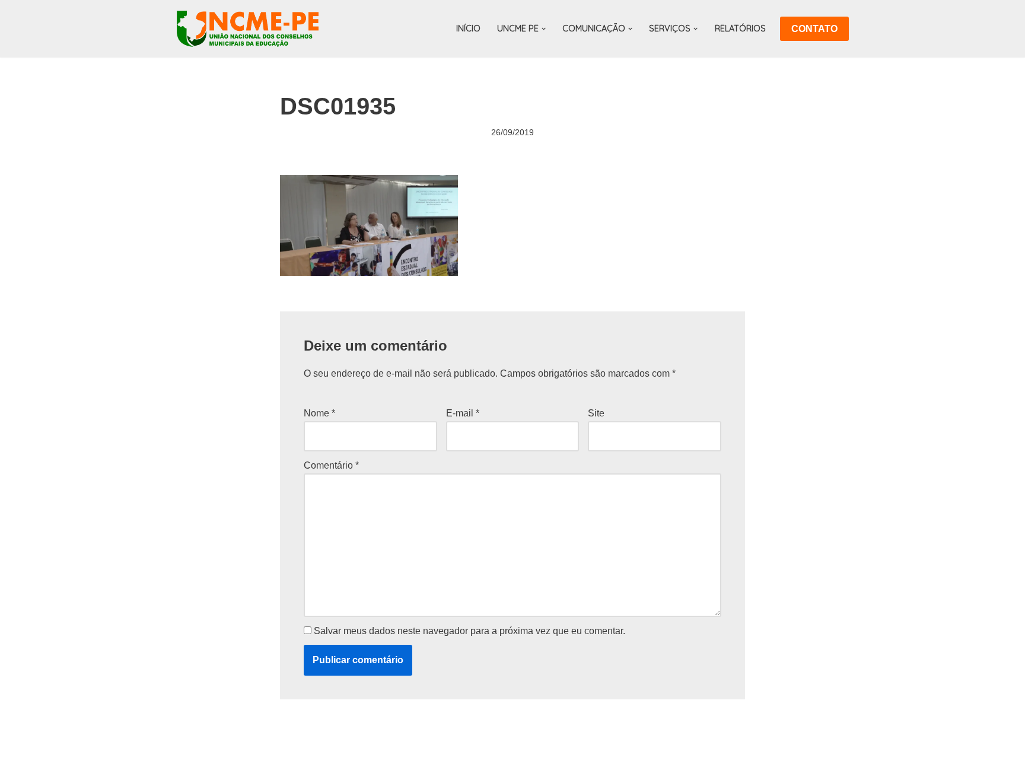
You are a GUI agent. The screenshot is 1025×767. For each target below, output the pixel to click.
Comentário (331, 465)
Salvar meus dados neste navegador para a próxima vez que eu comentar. (469, 631)
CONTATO (814, 29)
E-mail (462, 413)
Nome (319, 413)
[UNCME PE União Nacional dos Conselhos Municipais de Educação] (248, 29)
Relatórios (740, 28)
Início (468, 28)
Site (596, 413)
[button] (544, 29)
